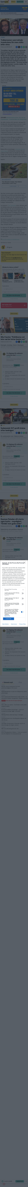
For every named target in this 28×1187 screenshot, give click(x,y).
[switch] (22, 593)
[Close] (25, 563)
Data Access (14, 624)
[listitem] (14, 590)
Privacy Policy (22, 624)
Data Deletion (5, 624)
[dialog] (14, 593)
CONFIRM (8, 618)
